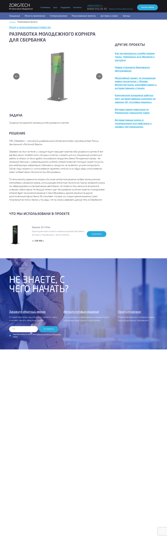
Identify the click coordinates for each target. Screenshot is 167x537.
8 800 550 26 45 (97, 8)
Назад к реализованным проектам (30, 27)
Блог (55, 7)
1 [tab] (58, 98)
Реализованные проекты (84, 16)
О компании (45, 7)
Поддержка (65, 7)
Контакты (77, 7)
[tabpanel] (57, 75)
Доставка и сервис (109, 16)
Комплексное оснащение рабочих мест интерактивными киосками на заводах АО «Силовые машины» (135, 98)
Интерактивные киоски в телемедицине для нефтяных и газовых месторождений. (133, 123)
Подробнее (97, 234)
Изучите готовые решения (81, 311)
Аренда (126, 16)
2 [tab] (61, 98)
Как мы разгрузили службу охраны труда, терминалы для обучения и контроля (135, 56)
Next (99, 76)
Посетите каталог (129, 311)
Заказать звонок (147, 7)
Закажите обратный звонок (27, 311)
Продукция (14, 16)
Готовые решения (58, 16)
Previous (16, 76)
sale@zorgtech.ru (95, 5)
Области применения (35, 16)
